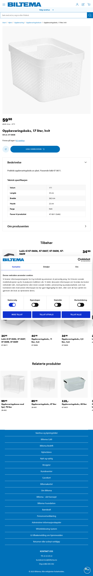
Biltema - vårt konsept (47, 496)
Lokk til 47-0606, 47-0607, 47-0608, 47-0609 (41, 252)
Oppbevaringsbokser (33, 22)
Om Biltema (46, 490)
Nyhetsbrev (46, 452)
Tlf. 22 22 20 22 (46, 556)
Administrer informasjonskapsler (46, 522)
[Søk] (90, 15)
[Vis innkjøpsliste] (83, 4)
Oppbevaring (19, 22)
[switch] (35, 305)
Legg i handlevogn (33, 149)
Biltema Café (46, 439)
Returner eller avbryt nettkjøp (46, 541)
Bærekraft (46, 509)
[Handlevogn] (89, 4)
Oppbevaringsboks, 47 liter (43, 404)
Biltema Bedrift (46, 445)
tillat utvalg (47, 315)
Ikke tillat (17, 315)
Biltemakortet (46, 484)
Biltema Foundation (46, 503)
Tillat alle (75, 315)
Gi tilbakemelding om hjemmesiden (46, 535)
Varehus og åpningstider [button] (46, 433)
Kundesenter (46, 471)
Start (4, 22)
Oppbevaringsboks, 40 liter (74, 404)
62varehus (20, 140)
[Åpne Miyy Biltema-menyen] (77, 4)
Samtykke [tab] (16, 267)
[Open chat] (87, 570)
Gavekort (46, 477)
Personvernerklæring (46, 516)
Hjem (10, 22)
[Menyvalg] (4, 5)
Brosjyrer (46, 465)
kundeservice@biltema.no (46, 560)
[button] (46, 9)
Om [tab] (76, 267)
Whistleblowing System (46, 528)
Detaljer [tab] (46, 267)
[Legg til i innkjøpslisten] (5, 149)
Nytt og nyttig (46, 458)
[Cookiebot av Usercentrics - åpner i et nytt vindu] (79, 260)
